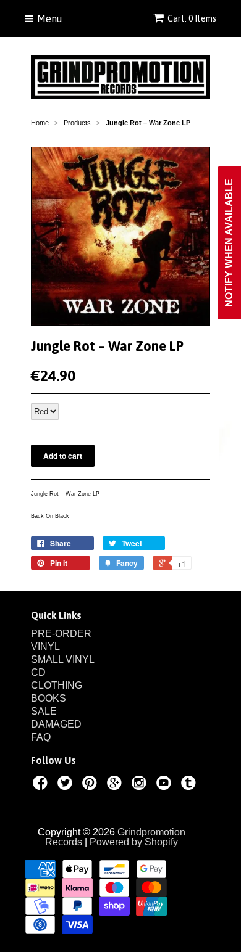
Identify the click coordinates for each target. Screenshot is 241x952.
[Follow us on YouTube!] (165, 785)
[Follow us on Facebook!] (42, 785)
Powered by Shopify (134, 842)
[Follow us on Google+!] (116, 785)
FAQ (41, 737)
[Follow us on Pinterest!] (91, 785)
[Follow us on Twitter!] (66, 785)
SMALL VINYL (63, 659)
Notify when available (229, 243)
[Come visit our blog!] (190, 785)
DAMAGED (56, 724)
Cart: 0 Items (191, 18)
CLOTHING (56, 685)
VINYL (45, 646)
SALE (44, 711)
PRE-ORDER (61, 633)
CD (38, 672)
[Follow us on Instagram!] (141, 785)
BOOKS (48, 698)
